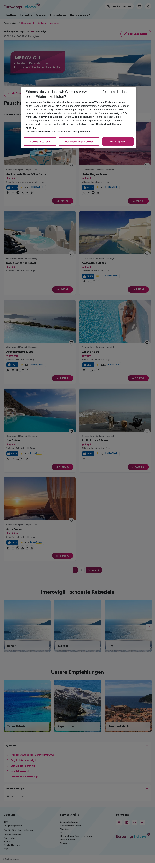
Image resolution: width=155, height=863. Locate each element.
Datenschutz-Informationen (38, 131)
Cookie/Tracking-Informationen (78, 131)
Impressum (57, 131)
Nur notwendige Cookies (79, 141)
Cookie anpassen (40, 141)
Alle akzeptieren (118, 141)
